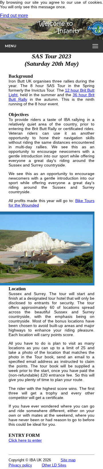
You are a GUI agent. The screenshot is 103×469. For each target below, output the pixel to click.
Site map (68, 460)
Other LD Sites (54, 465)
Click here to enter (25, 440)
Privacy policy (20, 465)
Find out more (14, 15)
